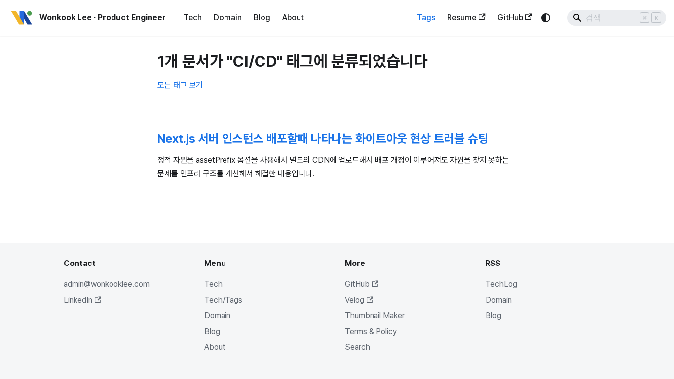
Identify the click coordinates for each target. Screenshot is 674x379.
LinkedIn (78, 299)
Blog (262, 17)
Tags (426, 17)
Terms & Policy (371, 331)
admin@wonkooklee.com (107, 284)
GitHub (510, 17)
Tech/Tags (223, 299)
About (293, 17)
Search (357, 347)
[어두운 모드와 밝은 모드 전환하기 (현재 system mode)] (546, 18)
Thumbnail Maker (375, 315)
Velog (354, 299)
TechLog (501, 284)
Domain (228, 17)
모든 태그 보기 (180, 85)
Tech (193, 17)
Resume (461, 17)
